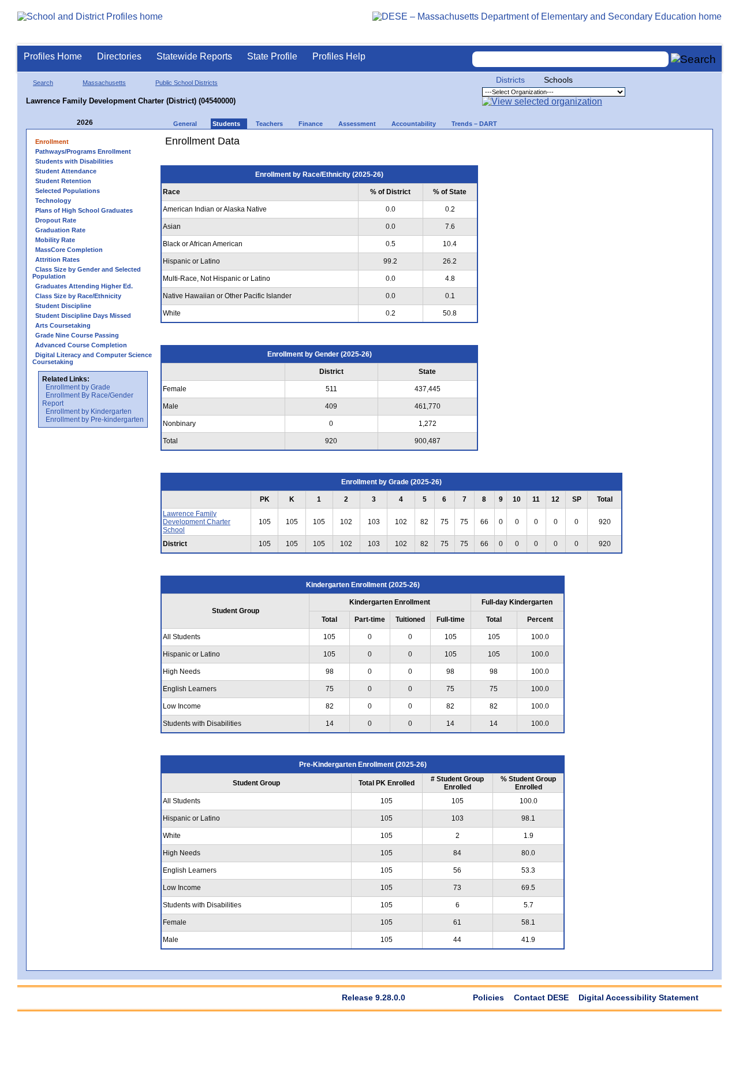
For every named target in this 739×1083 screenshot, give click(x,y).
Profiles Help (338, 56)
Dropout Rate (55, 220)
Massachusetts (104, 82)
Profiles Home (53, 56)
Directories (119, 56)
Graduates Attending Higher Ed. (84, 286)
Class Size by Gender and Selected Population (86, 273)
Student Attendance (65, 171)
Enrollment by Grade (78, 387)
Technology (53, 200)
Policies (488, 997)
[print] (557, 145)
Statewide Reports (194, 56)
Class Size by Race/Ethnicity (78, 295)
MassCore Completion (69, 249)
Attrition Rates (57, 259)
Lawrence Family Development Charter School (196, 522)
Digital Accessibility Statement (638, 997)
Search (43, 82)
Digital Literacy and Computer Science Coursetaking (92, 358)
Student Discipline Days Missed (83, 315)
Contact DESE (541, 997)
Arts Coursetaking (63, 325)
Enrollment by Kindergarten (89, 411)
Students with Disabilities (74, 161)
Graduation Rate (60, 230)
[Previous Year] (69, 122)
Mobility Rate (55, 239)
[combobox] (570, 59)
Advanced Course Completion (81, 345)
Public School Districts (186, 82)
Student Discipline (63, 305)
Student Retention (63, 180)
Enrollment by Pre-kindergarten (95, 420)
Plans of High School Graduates (84, 210)
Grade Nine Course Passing (77, 335)
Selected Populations (67, 190)
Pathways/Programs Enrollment (83, 151)
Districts (510, 79)
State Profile (272, 56)
